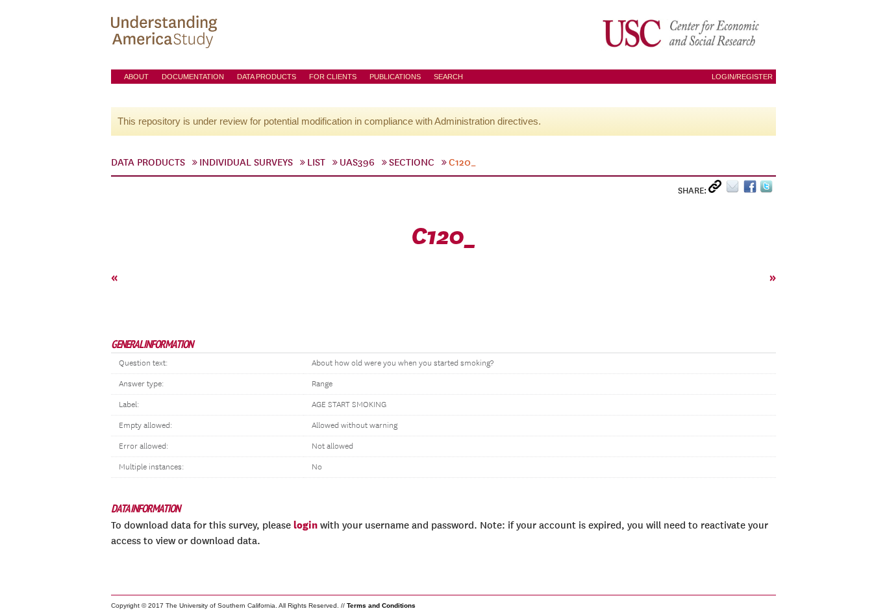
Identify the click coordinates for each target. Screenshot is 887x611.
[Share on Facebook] (751, 189)
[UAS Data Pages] (166, 33)
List (316, 162)
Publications (395, 77)
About (136, 77)
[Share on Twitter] (768, 189)
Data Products (266, 77)
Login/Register (742, 77)
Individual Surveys (246, 162)
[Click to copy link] (717, 189)
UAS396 (357, 162)
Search (448, 77)
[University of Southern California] (682, 33)
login (306, 524)
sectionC (411, 162)
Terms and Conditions (381, 605)
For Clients (332, 77)
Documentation (193, 77)
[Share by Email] (734, 189)
